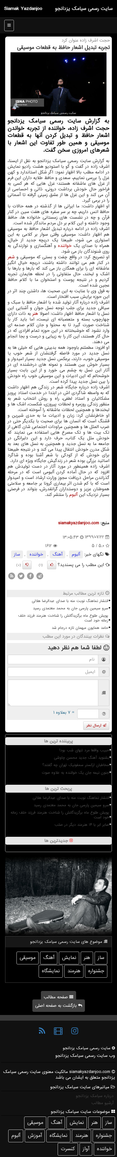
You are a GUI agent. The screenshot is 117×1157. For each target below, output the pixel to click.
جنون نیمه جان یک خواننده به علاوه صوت (75, 772)
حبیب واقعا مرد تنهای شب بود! (84, 750)
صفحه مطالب (56, 997)
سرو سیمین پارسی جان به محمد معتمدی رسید (70, 608)
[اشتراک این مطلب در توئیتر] (21, 575)
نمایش (69, 958)
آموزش (35, 1135)
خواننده (65, 245)
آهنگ (57, 554)
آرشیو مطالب (102, 1103)
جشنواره (96, 971)
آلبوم (73, 494)
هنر (35, 313)
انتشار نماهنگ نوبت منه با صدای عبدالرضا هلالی (70, 601)
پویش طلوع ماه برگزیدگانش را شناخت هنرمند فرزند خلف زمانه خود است (63, 618)
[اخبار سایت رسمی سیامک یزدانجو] (42, 1031)
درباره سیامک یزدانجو (95, 1096)
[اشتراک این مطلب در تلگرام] (40, 575)
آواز (86, 1149)
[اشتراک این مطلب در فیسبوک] (30, 575)
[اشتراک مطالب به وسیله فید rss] (12, 575)
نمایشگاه (51, 971)
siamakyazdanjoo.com (78, 523)
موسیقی (27, 958)
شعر (11, 257)
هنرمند (73, 971)
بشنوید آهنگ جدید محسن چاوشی (81, 757)
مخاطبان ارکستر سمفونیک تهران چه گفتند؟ (75, 765)
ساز (17, 554)
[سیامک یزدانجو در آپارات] (58, 1031)
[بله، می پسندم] (51, 565)
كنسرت (68, 1149)
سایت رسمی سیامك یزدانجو (84, 8)
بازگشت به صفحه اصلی (56, 1005)
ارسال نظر (94, 725)
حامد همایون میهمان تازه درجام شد (80, 628)
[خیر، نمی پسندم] (27, 565)
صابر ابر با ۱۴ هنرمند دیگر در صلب (82, 824)
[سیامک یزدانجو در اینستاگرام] (75, 1031)
